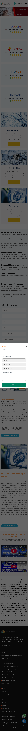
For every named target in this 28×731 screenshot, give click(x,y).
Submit (14, 385)
